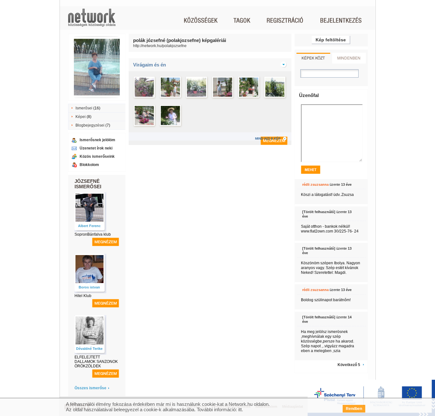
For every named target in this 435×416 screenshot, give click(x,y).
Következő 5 (349, 365)
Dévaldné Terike (89, 348)
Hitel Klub (83, 296)
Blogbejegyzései (89, 125)
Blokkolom (89, 165)
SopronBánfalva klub (93, 234)
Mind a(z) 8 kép (271, 138)
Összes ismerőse (90, 388)
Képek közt (313, 57)
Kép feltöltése (331, 39)
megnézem (105, 242)
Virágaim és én (149, 64)
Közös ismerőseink (97, 156)
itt (240, 409)
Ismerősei (83, 108)
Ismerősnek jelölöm (97, 140)
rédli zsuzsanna (315, 184)
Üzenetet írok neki (96, 148)
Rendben (354, 408)
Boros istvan (89, 287)
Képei (80, 116)
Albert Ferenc (89, 226)
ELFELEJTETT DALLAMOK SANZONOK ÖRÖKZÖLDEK (96, 361)
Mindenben (348, 57)
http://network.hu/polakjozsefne (160, 46)
